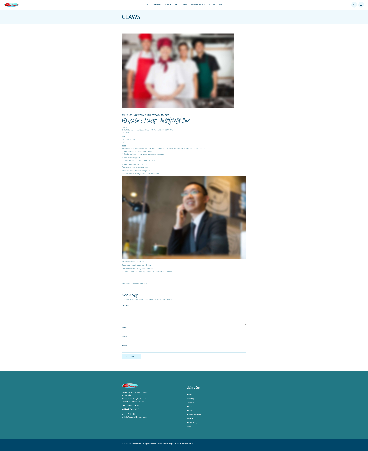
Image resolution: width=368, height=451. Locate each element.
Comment (125, 305)
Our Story (190, 399)
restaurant (135, 283)
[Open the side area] (361, 5)
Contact (190, 419)
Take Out (190, 403)
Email (124, 337)
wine (145, 283)
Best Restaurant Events (142, 114)
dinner (128, 283)
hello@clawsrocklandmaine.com (135, 417)
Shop (189, 427)
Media (189, 411)
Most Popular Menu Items (160, 114)
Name (124, 327)
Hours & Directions (194, 415)
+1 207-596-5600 (130, 414)
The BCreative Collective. (185, 444)
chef (123, 283)
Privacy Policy (192, 423)
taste (141, 283)
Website (125, 346)
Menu (189, 407)
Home (189, 395)
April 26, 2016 (127, 114)
